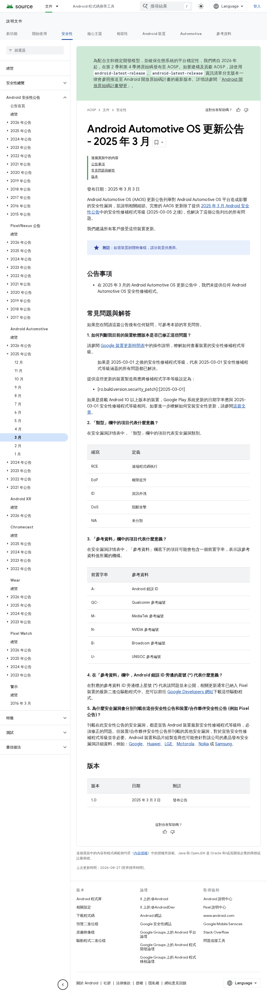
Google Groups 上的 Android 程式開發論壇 (168, 946)
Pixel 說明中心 (214, 907)
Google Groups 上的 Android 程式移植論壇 (168, 959)
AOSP (91, 110)
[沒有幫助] (246, 110)
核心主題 (94, 33)
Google (136, 744)
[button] (31, 83)
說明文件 (14, 21)
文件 (49, 6)
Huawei (153, 744)
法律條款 (123, 983)
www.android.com (218, 915)
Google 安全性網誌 (156, 924)
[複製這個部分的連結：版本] (105, 766)
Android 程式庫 (89, 899)
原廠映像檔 (85, 932)
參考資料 (223, 33)
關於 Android (87, 983)
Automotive (191, 33)
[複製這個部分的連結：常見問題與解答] (136, 314)
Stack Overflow (216, 932)
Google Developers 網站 (190, 691)
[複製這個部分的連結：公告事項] (117, 274)
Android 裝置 (154, 33)
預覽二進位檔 (87, 924)
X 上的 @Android (154, 899)
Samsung (223, 744)
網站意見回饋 (175, 983)
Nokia (203, 744)
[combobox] (166, 6)
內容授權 (141, 853)
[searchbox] (35, 50)
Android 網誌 (151, 915)
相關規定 (83, 907)
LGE (168, 744)
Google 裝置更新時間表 (123, 345)
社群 (107, 983)
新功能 (11, 33)
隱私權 (153, 983)
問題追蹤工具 (214, 940)
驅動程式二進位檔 (91, 940)
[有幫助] (238, 110)
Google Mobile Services (222, 924)
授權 (139, 983)
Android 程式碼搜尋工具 (93, 6)
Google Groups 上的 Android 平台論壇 (168, 934)
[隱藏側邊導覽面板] (63, 984)
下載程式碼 (85, 915)
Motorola (185, 744)
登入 (257, 6)
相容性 (122, 33)
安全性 (67, 33)
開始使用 (39, 33)
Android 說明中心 (217, 899)
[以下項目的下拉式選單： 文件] (59, 6)
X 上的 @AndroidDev (157, 907)
